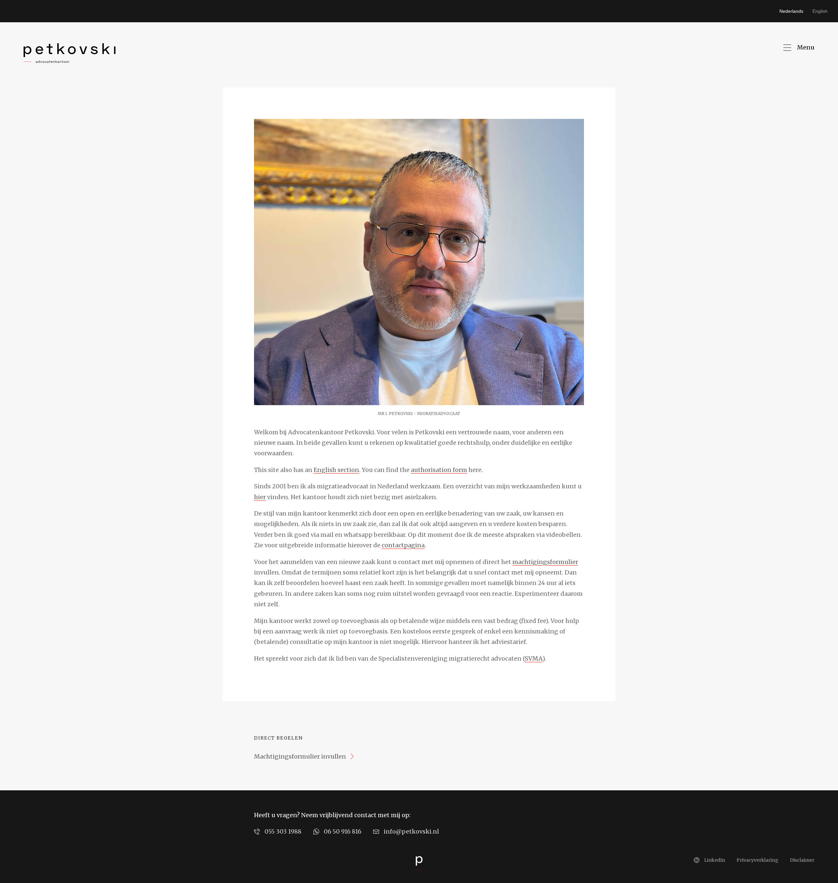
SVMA (533, 658)
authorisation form (439, 470)
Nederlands (791, 11)
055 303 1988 (282, 831)
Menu (805, 47)
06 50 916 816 (342, 831)
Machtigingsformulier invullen (300, 756)
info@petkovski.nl (411, 831)
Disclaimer (802, 860)
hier (260, 497)
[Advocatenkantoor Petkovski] (70, 53)
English (820, 11)
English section (336, 470)
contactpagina (403, 545)
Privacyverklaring (757, 860)
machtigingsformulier (545, 562)
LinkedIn (714, 860)
